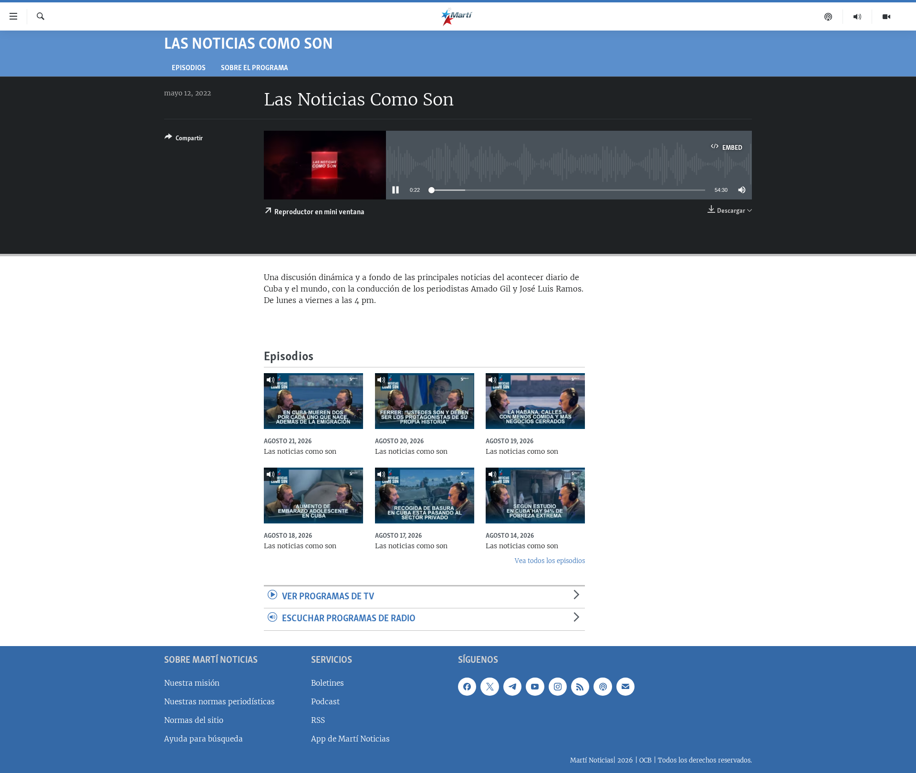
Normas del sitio (193, 720)
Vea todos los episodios (550, 561)
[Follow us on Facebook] (467, 687)
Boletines (327, 683)
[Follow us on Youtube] (535, 687)
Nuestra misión (191, 683)
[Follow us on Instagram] (558, 687)
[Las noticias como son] (313, 401)
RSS (318, 720)
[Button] (184, 140)
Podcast (325, 701)
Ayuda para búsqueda (203, 738)
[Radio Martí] (857, 17)
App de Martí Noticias (350, 738)
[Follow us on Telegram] (512, 687)
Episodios (189, 68)
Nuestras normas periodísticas (219, 701)
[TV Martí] (886, 17)
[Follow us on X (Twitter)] (489, 687)
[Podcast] (828, 17)
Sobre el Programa (254, 68)
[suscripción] (625, 687)
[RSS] (580, 687)
